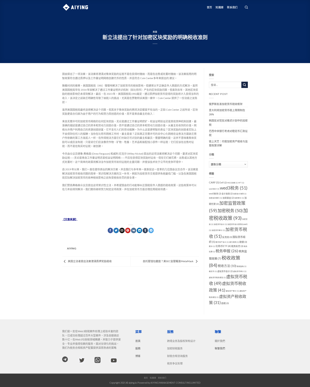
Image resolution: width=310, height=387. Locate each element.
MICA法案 (232, 183)
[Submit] (244, 85)
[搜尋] (246, 7)
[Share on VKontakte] (133, 230)
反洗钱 (227, 237)
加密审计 (239, 198)
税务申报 (227, 251)
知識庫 (219, 7)
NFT (241, 183)
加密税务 (230, 210)
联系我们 (232, 7)
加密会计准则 (239, 194)
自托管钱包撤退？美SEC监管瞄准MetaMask (168, 261)
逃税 (225, 303)
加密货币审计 (218, 230)
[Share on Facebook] (110, 230)
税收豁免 (241, 266)
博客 (137, 355)
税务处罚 (237, 246)
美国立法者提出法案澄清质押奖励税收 (89, 261)
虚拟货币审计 (239, 271)
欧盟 (243, 241)
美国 (155, 31)
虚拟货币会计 (225, 271)
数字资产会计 (222, 242)
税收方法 (227, 266)
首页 (209, 7)
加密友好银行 (215, 198)
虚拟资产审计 (232, 291)
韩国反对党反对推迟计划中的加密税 (228, 122)
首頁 (137, 340)
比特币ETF (223, 246)
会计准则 (227, 193)
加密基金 (228, 197)
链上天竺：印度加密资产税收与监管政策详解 (228, 143)
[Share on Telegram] (151, 230)
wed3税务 (233, 188)
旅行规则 (234, 242)
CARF (214, 182)
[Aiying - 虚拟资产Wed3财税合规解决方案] (75, 7)
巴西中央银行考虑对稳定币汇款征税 (228, 133)
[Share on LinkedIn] (139, 230)
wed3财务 (215, 193)
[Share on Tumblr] (145, 230)
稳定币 (213, 271)
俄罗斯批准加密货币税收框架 (226, 103)
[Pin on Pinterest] (127, 230)
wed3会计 (214, 189)
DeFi (223, 182)
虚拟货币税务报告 (217, 277)
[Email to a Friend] (122, 230)
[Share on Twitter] (116, 230)
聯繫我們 (220, 348)
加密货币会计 (220, 224)
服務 (137, 348)
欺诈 (212, 246)
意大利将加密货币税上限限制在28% (227, 112)
